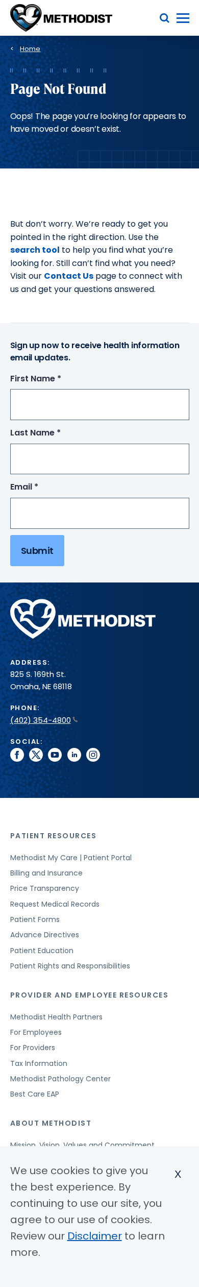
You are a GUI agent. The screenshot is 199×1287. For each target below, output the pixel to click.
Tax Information (38, 1063)
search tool (35, 250)
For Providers (32, 1047)
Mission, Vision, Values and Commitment (82, 1145)
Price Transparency (44, 888)
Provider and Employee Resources (89, 995)
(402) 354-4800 (40, 720)
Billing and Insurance (46, 873)
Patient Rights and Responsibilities (70, 966)
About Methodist (51, 1123)
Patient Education (41, 950)
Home (30, 49)
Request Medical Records (55, 904)
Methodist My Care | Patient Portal (71, 858)
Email (43, 487)
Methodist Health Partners (56, 1017)
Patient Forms (35, 919)
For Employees (36, 1032)
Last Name (54, 433)
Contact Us (68, 276)
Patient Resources (53, 836)
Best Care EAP (34, 1094)
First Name (54, 379)
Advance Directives (44, 935)
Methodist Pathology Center (60, 1079)
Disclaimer (94, 1236)
